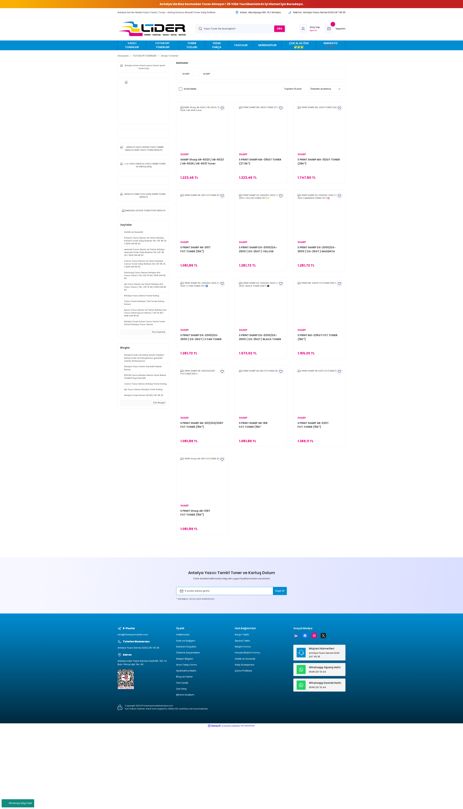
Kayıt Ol (279, 590)
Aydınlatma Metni (186, 670)
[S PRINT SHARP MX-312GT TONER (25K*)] (319, 128)
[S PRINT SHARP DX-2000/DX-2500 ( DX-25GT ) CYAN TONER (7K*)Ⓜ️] (202, 304)
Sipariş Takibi (242, 640)
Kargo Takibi (242, 634)
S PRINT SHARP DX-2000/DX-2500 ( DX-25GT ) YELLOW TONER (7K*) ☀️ (258, 249)
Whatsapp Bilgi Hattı (20, 803)
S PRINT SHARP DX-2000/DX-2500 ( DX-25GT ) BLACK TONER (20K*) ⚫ (260, 337)
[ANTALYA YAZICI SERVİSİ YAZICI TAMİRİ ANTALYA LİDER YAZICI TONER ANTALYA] (143, 148)
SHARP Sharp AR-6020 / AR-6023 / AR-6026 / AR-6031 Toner (202, 161)
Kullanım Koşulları (186, 646)
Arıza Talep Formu (186, 664)
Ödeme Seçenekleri (188, 652)
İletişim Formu (243, 646)
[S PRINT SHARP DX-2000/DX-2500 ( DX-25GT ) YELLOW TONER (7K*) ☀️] (261, 216)
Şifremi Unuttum (185, 694)
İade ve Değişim (185, 640)
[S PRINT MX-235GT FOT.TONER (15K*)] (319, 304)
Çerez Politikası (243, 670)
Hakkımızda (182, 634)
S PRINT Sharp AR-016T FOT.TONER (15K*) (195, 513)
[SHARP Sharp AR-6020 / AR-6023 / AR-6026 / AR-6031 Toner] (202, 128)
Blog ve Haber (184, 676)
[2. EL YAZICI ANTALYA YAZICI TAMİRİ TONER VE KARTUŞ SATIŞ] (143, 165)
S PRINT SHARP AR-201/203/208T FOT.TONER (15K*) (201, 425)
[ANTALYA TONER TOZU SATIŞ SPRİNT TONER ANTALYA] (143, 195)
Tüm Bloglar (159, 402)
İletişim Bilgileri (184, 658)
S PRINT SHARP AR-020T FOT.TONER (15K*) (313, 425)
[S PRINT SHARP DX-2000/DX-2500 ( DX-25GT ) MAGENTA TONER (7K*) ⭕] (319, 216)
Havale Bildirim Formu (247, 652)
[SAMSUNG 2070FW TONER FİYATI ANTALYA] (143, 210)
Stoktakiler (190, 88)
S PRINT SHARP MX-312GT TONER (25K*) (319, 161)
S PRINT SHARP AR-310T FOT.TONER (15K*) (195, 249)
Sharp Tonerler (170, 55)
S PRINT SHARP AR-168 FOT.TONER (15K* (253, 425)
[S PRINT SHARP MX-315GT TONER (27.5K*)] (261, 128)
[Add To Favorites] (222, 108)
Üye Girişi (181, 688)
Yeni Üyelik (182, 682)
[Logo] (153, 29)
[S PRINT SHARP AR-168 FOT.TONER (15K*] (261, 391)
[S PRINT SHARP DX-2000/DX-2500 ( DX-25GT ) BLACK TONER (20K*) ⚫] (261, 304)
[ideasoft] (214, 725)
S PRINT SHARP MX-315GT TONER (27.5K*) (260, 161)
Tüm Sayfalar (158, 332)
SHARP (184, 154)
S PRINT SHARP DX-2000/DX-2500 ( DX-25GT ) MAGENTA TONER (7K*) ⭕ (317, 249)
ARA (279, 28)
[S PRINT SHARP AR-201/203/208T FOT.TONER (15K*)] (202, 391)
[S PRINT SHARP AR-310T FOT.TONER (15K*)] (202, 216)
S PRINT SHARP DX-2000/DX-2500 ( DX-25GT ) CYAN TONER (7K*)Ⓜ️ (201, 337)
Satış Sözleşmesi (244, 664)
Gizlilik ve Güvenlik (245, 658)
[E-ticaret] (231, 725)
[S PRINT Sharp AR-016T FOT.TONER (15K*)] (202, 479)
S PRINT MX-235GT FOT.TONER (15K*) (317, 337)
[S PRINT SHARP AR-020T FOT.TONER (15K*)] (319, 391)
